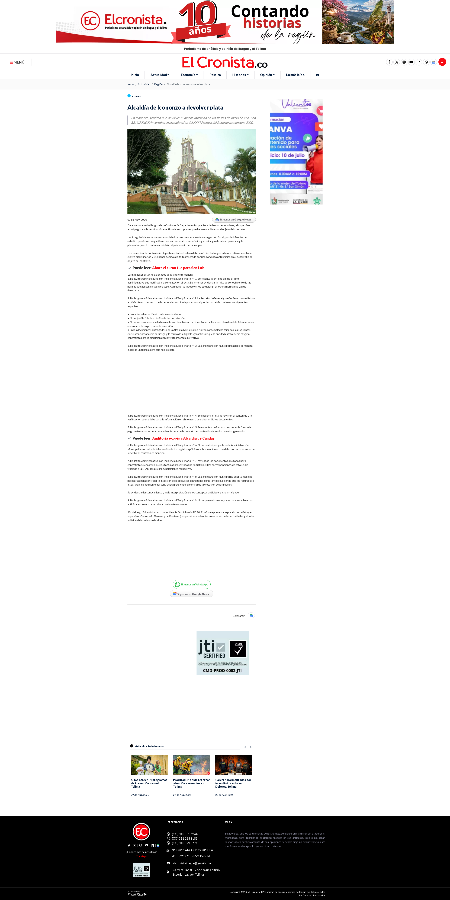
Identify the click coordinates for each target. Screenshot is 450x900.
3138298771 (181, 856)
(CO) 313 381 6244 (185, 834)
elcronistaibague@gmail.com (192, 863)
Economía (188, 75)
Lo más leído (295, 75)
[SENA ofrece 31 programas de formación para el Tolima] (149, 765)
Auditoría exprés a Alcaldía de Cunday (183, 438)
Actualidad (158, 75)
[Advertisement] (191, 380)
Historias (239, 75)
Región (158, 84)
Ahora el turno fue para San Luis (178, 268)
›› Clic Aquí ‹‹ (141, 856)
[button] (426, 62)
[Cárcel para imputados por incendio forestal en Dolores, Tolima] (233, 765)
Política (215, 75)
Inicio (135, 75)
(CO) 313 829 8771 (185, 843)
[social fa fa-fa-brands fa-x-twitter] (396, 62)
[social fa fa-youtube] (411, 62)
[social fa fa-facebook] (389, 62)
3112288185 (201, 850)
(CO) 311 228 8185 (185, 838)
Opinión (266, 75)
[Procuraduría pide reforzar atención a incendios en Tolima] (191, 765)
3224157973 (201, 856)
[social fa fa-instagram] (404, 62)
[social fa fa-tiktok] (419, 62)
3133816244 (181, 850)
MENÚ (18, 62)
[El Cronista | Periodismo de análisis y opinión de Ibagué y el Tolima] (225, 61)
